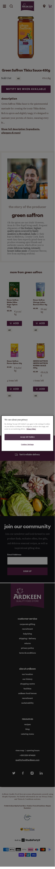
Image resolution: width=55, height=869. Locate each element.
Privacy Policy (31, 429)
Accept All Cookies (27, 437)
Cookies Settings (27, 444)
